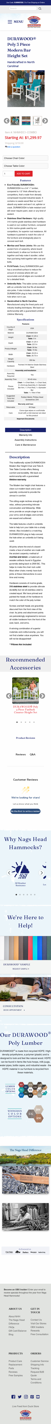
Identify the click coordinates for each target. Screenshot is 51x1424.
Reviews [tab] (21, 754)
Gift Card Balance (17, 1330)
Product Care (15, 1361)
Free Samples (16, 1375)
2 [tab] (21, 722)
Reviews (13, 1371)
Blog (11, 1334)
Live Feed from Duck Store (25, 1406)
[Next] (41, 873)
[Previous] (9, 873)
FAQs (11, 1327)
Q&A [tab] (32, 754)
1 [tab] (17, 722)
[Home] (25, 1414)
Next (44, 121)
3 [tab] (25, 722)
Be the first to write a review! (25, 811)
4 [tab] (29, 722)
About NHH (14, 1316)
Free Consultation (39, 1334)
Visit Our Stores (38, 1323)
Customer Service (40, 1361)
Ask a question (14, 147)
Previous (5, 121)
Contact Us (36, 1319)
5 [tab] (34, 722)
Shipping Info (37, 1364)
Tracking (35, 1368)
